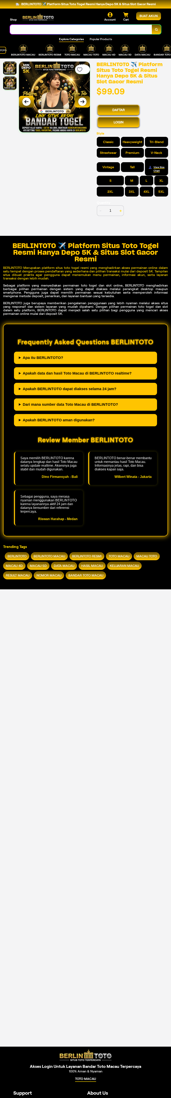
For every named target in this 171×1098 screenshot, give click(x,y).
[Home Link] (38, 17)
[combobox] (81, 29)
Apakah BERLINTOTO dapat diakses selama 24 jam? (69, 389)
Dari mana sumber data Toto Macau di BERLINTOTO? (70, 404)
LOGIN (118, 122)
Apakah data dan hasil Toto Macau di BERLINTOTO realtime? (77, 373)
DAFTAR (118, 110)
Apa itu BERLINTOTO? (43, 358)
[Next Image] (82, 102)
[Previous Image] (26, 102)
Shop (13, 19)
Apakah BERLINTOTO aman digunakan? (59, 420)
